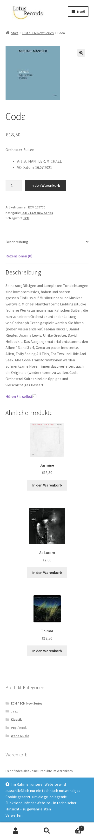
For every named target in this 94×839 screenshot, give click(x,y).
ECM (26, 218)
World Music (20, 736)
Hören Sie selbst (19, 396)
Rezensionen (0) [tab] (19, 256)
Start (14, 33)
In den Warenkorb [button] (47, 485)
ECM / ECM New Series (38, 33)
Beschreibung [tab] (17, 241)
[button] (81, 53)
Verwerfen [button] (14, 815)
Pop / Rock (19, 727)
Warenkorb (72, 826)
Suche (47, 831)
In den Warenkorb (45, 185)
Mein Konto (15, 831)
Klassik (16, 719)
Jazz (14, 711)
